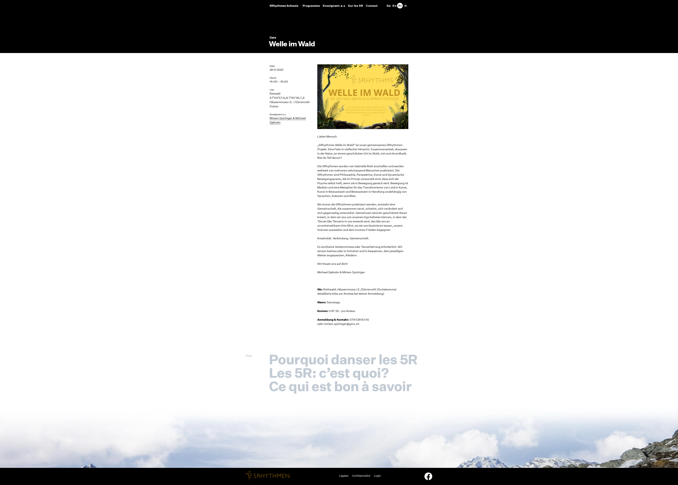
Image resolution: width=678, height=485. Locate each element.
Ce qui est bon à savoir (340, 386)
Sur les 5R (355, 5)
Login (377, 475)
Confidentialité (361, 475)
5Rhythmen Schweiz (284, 5)
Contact (372, 5)
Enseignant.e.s (334, 5)
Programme (311, 5)
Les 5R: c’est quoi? (329, 372)
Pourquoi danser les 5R (343, 359)
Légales (344, 475)
